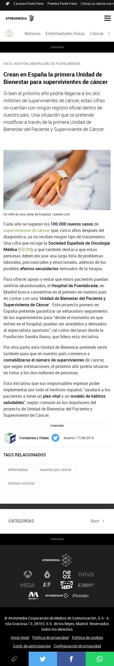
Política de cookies (87, 637)
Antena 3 (28, 575)
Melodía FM (33, 596)
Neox (67, 575)
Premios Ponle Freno (62, 3)
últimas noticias (21, 483)
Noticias (33, 33)
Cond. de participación (32, 645)
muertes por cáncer (56, 469)
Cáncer (96, 33)
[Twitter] (43, 659)
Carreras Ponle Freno (29, 3)
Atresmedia (57, 560)
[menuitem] (32, 33)
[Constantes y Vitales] (9, 33)
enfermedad (18, 469)
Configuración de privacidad (77, 645)
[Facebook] (71, 659)
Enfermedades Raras (65, 33)
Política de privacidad (50, 637)
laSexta (47, 575)
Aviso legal (20, 637)
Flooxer (81, 596)
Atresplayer (57, 596)
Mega (28, 585)
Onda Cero (67, 585)
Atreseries (47, 585)
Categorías (21, 521)
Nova (86, 575)
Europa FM (86, 585)
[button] (105, 18)
